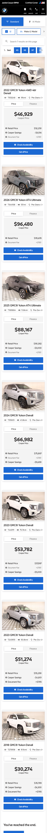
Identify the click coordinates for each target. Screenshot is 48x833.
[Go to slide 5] (31, 83)
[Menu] (43, 9)
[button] (25, 10)
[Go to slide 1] (15, 83)
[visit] (25, 9)
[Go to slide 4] (27, 83)
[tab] (13, 104)
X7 (32, 50)
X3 (17, 50)
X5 (25, 50)
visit (25, 13)
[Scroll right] (44, 31)
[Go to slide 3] (23, 83)
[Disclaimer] (6, 128)
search (30, 13)
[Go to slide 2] (19, 83)
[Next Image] (41, 71)
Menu (43, 13)
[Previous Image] (5, 71)
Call (36, 13)
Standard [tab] (14, 21)
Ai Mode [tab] (36, 21)
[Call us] (36, 9)
